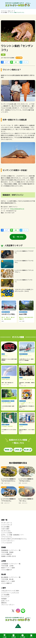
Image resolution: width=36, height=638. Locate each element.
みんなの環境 (4, 12)
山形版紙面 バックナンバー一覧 (10, 564)
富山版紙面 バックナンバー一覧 (10, 577)
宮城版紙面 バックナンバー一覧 (10, 550)
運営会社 (4, 603)
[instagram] (18, 612)
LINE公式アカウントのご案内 (10, 591)
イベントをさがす (6, 543)
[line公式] (23, 612)
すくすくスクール (6, 523)
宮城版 (7, 450)
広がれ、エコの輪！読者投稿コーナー (12, 535)
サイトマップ (5, 597)
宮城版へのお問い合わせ (8, 556)
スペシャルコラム (6, 537)
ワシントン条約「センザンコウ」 (17, 12)
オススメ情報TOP (6, 554)
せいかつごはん (6, 531)
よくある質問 (5, 595)
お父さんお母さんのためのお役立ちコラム (14, 539)
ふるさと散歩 (5, 529)
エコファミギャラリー (8, 541)
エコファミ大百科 (6, 533)
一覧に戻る (19, 237)
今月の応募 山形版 (7, 566)
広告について (5, 601)
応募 (13, 637)
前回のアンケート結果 (8, 568)
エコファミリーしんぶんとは (10, 593)
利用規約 (4, 599)
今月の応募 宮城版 (7, 552)
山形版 (16, 450)
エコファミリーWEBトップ (7, 11)
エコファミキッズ (6, 525)
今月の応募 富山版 (7, 579)
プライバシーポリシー (8, 605)
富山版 (26, 450)
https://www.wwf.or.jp (17, 209)
